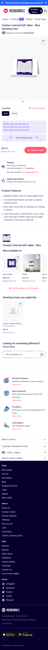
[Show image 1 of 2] (23, 101)
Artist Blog (6, 531)
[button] (24, 3)
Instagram (10, 584)
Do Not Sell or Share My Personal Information (19, 620)
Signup (5, 494)
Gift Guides (7, 470)
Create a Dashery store (12, 535)
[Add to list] (43, 41)
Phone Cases (40, 19)
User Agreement (8, 616)
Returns (5, 550)
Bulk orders (7, 497)
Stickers (29, 19)
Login (4, 490)
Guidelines (6, 558)
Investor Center (8, 512)
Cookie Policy (7, 623)
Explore (5, 19)
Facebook (10, 588)
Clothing (16, 19)
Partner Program (9, 516)
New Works (7, 478)
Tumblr (9, 596)
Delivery (5, 546)
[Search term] (45, 10)
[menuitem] (5, 19)
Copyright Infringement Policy (15, 446)
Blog (4, 482)
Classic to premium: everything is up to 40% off (24, 3)
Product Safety (8, 561)
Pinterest (10, 600)
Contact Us (7, 569)
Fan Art (5, 474)
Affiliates (6, 520)
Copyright (6, 565)
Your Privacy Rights (10, 573)
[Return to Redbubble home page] (14, 11)
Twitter (9, 592)
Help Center (7, 554)
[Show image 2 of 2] (25, 101)
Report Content (9, 439)
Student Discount (9, 486)
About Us (6, 508)
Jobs (4, 527)
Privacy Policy (21, 616)
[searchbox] (24, 354)
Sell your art (7, 524)
